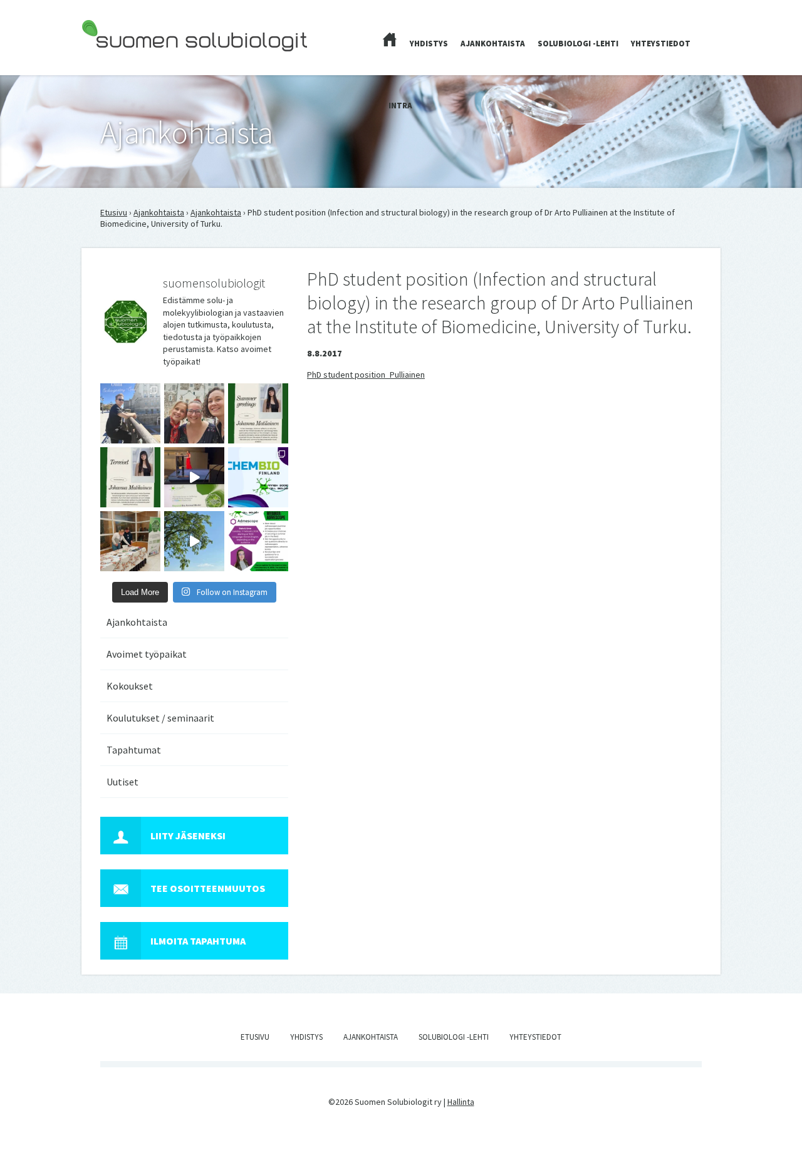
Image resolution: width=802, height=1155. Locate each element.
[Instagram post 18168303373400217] (194, 541)
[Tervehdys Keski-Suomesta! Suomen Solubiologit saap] (130, 541)
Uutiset (122, 781)
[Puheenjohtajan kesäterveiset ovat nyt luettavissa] (130, 477)
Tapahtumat (134, 749)
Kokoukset (130, 686)
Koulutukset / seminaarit (160, 718)
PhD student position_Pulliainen (366, 374)
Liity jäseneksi (188, 835)
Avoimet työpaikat (147, 654)
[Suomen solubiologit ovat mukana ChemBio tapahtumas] (258, 477)
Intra (400, 105)
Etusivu (113, 212)
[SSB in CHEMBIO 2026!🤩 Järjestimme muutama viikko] (194, 477)
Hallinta (460, 1101)
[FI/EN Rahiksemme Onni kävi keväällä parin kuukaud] (130, 413)
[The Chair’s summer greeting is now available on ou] (258, 413)
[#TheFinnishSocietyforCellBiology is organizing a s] (258, 541)
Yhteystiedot (660, 43)
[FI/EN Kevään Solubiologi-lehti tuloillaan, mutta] (194, 413)
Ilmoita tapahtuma (198, 941)
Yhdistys (429, 43)
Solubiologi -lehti (578, 43)
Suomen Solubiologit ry (125, 60)
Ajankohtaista (493, 43)
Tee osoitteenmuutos (207, 888)
